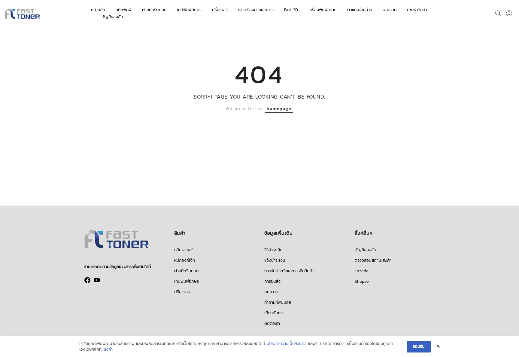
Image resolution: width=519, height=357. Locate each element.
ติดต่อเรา (272, 323)
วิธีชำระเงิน (273, 250)
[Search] (498, 13)
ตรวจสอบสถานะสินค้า (373, 260)
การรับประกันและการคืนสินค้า (289, 271)
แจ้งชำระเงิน (274, 260)
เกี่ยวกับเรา (273, 313)
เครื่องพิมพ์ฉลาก (322, 10)
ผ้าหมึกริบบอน (154, 10)
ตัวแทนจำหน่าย (359, 10)
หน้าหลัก (98, 10)
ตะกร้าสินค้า (417, 10)
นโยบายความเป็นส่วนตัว (286, 344)
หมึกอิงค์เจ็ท (184, 260)
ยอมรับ (419, 346)
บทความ (389, 10)
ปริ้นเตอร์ (220, 10)
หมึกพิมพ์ (124, 10)
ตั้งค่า (108, 349)
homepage (279, 108)
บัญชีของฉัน (112, 17)
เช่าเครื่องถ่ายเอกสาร (256, 10)
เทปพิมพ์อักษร (189, 10)
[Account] (509, 13)
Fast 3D (291, 10)
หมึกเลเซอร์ (183, 250)
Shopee (362, 281)
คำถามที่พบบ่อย (277, 302)
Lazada (362, 271)
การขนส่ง (272, 281)
